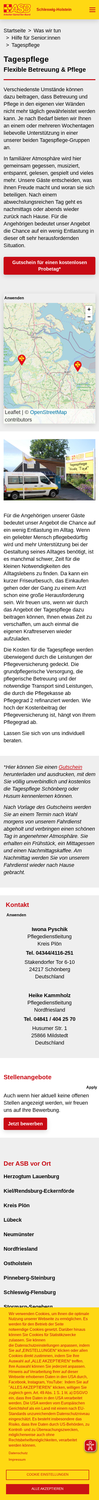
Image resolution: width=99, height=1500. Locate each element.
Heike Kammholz (50, 995)
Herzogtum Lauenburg (31, 1176)
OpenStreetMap (48, 412)
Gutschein (70, 767)
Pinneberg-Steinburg (29, 1278)
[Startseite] (15, 9)
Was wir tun (47, 31)
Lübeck (13, 1220)
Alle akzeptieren (47, 1489)
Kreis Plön (17, 1205)
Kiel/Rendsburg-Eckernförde (39, 1191)
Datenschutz (18, 1453)
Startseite (15, 31)
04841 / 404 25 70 (54, 1019)
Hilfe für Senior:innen (36, 38)
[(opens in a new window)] (49, 469)
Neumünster (19, 1234)
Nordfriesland (20, 1249)
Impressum (17, 1459)
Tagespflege (26, 45)
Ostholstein (18, 1263)
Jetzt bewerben (25, 1123)
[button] (21, 360)
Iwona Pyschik (50, 929)
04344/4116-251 (54, 953)
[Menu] (92, 9)
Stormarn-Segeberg (28, 1307)
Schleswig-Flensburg (30, 1292)
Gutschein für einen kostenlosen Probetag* (49, 266)
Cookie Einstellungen (47, 1474)
